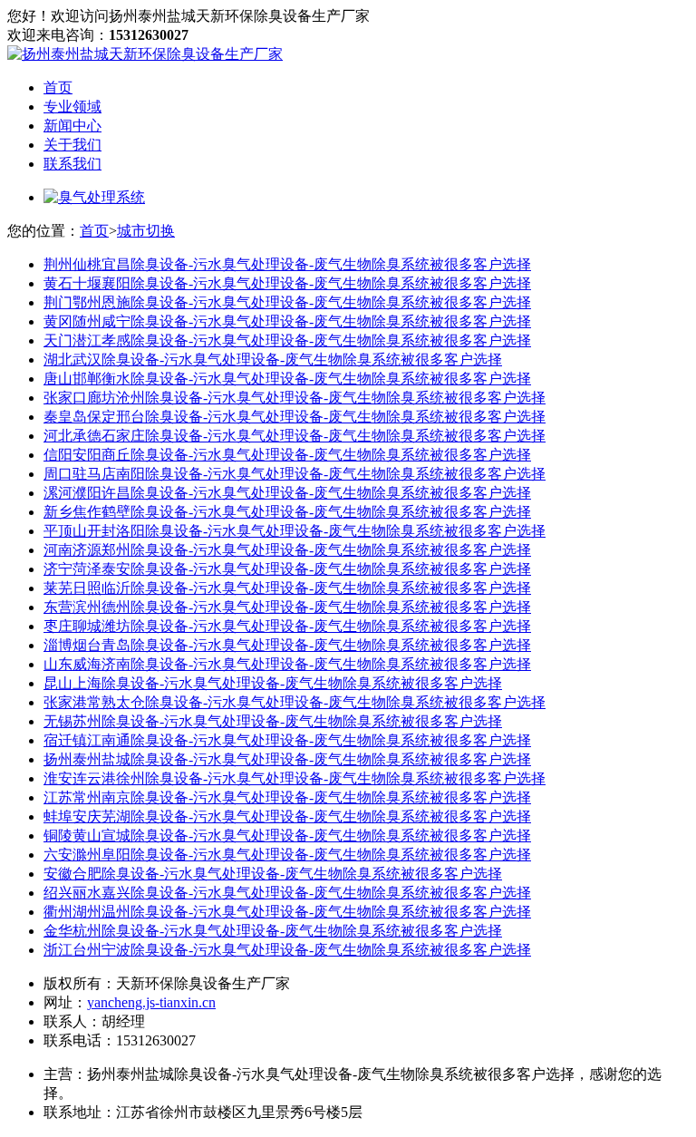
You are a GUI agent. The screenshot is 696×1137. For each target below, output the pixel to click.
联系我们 (73, 163)
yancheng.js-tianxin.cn (151, 1002)
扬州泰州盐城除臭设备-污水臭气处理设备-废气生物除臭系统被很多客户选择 (287, 759)
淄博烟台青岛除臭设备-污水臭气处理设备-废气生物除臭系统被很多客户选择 (287, 645)
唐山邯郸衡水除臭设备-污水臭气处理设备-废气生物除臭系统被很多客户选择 (287, 378)
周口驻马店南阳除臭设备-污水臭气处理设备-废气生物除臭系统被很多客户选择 (295, 473)
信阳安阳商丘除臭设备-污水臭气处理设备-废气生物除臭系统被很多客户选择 (287, 454)
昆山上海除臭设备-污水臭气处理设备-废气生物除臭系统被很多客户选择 (273, 683)
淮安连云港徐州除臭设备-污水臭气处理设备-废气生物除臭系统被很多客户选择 (295, 778)
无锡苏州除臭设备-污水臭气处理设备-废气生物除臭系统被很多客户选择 (273, 721)
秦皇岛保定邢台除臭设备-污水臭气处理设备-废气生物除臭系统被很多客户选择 (295, 416)
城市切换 (146, 230)
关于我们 (73, 144)
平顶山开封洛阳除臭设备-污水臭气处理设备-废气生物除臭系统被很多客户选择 (295, 531)
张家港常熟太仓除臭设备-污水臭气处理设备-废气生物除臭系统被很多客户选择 (295, 702)
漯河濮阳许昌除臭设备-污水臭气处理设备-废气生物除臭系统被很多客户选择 (287, 492)
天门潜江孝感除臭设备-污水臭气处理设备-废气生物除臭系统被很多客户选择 (287, 340)
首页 (58, 87)
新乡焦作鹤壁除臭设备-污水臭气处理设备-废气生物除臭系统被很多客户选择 (287, 512)
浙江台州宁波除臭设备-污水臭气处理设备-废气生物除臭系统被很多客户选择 (287, 949)
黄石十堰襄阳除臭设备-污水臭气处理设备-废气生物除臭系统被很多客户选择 (287, 283)
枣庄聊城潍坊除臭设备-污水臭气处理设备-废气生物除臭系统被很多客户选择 (287, 626)
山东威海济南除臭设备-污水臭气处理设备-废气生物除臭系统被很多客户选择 (287, 664)
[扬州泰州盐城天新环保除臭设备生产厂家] (145, 54)
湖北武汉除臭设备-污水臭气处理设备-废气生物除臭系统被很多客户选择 (273, 359)
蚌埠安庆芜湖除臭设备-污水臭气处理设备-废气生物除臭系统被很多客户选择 (287, 816)
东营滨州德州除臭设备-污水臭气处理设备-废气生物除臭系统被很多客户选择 (287, 607)
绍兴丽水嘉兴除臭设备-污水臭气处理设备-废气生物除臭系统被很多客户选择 (287, 892)
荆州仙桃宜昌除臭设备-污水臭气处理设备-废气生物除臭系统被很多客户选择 (287, 264)
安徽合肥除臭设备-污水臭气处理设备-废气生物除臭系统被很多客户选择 (273, 873)
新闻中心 (73, 125)
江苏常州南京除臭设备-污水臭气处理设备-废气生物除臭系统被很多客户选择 (287, 797)
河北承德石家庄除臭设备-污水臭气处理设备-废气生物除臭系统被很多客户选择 (295, 435)
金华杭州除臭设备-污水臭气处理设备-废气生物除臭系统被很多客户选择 (273, 930)
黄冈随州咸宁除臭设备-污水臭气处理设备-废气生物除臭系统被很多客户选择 (287, 321)
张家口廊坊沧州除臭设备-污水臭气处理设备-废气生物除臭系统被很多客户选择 (295, 397)
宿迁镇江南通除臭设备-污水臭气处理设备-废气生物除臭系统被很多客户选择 (287, 740)
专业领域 (73, 106)
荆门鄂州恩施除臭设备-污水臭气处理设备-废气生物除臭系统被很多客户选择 (287, 302)
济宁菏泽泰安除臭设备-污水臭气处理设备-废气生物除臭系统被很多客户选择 (287, 569)
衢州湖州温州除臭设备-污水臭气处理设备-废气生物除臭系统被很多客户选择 (287, 911)
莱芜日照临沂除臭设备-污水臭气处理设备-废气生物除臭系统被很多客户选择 (287, 588)
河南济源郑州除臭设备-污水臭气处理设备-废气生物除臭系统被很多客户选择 (287, 550)
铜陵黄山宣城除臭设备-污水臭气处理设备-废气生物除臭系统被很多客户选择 (287, 835)
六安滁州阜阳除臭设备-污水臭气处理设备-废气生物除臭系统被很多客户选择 (287, 854)
